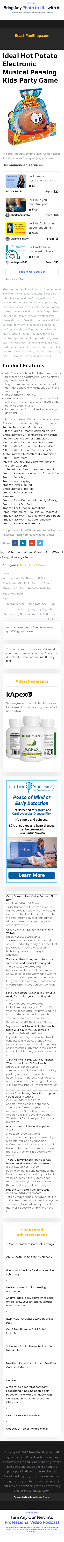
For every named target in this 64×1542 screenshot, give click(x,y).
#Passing (15, 557)
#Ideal (38, 552)
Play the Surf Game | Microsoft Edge (27, 1189)
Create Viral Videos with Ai (23, 1415)
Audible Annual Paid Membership (23, 427)
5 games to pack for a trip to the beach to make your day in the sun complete (31, 1028)
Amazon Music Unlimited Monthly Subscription (31, 515)
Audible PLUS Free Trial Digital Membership (29, 461)
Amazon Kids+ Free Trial (17, 504)
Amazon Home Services (18, 492)
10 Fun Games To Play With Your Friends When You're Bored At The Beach (29, 1061)
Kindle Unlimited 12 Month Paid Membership (29, 454)
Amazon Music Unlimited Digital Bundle (27, 519)
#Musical (57, 552)
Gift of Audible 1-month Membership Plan (28, 450)
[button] (32, 48)
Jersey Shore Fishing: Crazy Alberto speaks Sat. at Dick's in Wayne (31, 1094)
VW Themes (44, 1497)
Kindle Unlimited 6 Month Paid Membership (29, 469)
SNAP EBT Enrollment (15, 458)
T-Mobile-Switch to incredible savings (30, 1244)
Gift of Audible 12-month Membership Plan (29, 431)
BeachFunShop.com (32, 35)
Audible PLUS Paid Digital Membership (26, 438)
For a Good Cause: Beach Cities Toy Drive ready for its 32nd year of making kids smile (30, 996)
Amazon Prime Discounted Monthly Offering (30, 500)
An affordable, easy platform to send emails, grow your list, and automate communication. (30, 1301)
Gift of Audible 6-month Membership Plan (28, 446)
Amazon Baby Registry (17, 477)
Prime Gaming (11, 496)
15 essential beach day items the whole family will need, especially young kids (29, 961)
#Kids (47, 552)
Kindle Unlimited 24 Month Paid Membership (30, 435)
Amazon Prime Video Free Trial (21, 523)
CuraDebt (12, 1380)
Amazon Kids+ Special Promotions (24, 508)
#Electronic (15, 552)
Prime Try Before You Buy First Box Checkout (30, 512)
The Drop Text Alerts (15, 465)
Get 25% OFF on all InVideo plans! (27, 1428)
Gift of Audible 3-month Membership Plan (28, 442)
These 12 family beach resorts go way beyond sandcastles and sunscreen (28, 1161)
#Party (4, 557)
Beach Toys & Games (34, 565)
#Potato (28, 557)
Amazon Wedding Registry (19, 481)
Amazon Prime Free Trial (17, 485)
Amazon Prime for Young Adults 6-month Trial (31, 473)
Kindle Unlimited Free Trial (18, 489)
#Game (27, 552)
